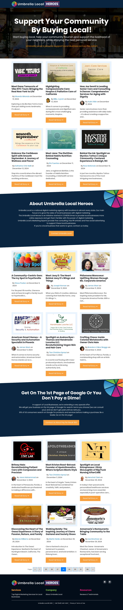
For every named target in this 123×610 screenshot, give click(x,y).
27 (57, 569)
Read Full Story (21, 115)
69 (87, 569)
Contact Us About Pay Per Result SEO (61, 422)
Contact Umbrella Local (61, 233)
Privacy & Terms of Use (77, 603)
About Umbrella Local (54, 594)
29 (69, 569)
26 (52, 569)
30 (75, 569)
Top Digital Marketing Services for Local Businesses (27, 595)
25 (46, 569)
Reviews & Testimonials (89, 594)
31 (80, 569)
